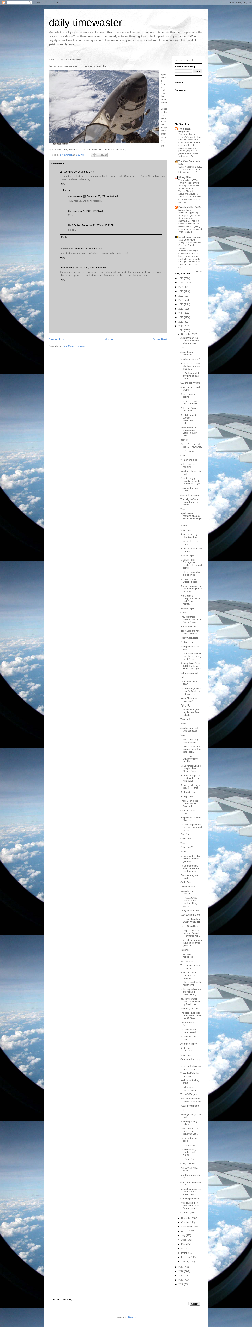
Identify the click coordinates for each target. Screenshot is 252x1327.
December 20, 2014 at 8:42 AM (78, 171)
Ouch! (183, 612)
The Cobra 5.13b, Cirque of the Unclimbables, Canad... (188, 902)
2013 (181, 1267)
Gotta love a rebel (189, 673)
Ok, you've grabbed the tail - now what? (191, 445)
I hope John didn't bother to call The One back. (190, 803)
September (187, 1226)
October (185, 1222)
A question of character (186, 353)
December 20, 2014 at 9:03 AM (102, 196)
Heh (182, 677)
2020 (181, 304)
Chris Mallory (67, 267)
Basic (183, 851)
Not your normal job (190, 914)
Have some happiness (186, 955)
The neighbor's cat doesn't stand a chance (189, 502)
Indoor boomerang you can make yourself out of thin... (189, 431)
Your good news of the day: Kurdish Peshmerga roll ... (190, 933)
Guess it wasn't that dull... (190, 167)
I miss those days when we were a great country (189, 868)
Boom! (183, 525)
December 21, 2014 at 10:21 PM (98, 225)
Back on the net (188, 792)
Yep (182, 347)
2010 (181, 1280)
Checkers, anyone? (190, 359)
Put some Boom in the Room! (189, 409)
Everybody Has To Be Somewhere (189, 208)
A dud (183, 723)
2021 (181, 300)
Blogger (132, 1317)
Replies (66, 190)
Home (109, 339)
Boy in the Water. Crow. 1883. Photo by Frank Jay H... (190, 1001)
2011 (181, 1275)
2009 (181, 1284)
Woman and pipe (188, 460)
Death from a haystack (186, 1049)
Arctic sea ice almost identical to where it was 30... (191, 366)
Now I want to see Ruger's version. (189, 1088)
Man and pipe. (187, 608)
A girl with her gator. (190, 495)
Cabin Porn (185, 530)
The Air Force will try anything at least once (190, 376)
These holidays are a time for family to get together (190, 691)
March (184, 1253)
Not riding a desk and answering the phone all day (190, 992)
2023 (181, 291)
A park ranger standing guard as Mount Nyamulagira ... (191, 517)
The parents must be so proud (190, 966)
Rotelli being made (189, 1105)
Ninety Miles (184, 177)
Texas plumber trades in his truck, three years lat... (191, 943)
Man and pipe (187, 555)
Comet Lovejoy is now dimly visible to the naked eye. (190, 481)
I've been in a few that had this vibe (191, 983)
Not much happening (188, 213)
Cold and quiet (187, 642)
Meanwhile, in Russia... (187, 892)
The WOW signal (188, 1094)
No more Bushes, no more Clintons (190, 1067)
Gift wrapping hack (189, 1198)
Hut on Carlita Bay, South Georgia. (189, 741)
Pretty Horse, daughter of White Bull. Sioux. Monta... (190, 599)
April (183, 1248)
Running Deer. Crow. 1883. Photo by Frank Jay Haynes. (191, 666)
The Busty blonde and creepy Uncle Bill (191, 920)
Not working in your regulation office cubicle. (189, 712)
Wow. (183, 509)
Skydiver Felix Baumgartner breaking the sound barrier (191, 563)
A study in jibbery (188, 1043)
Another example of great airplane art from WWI (190, 778)
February (186, 1257)
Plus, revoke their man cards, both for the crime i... (189, 1205)
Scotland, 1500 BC (189, 1008)
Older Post (160, 339)
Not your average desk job (188, 465)
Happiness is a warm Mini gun (190, 819)
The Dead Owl (187, 1159)
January (185, 1261)
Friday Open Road (189, 638)
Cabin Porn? (186, 847)
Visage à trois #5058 (188, 180)
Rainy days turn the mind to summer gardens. (190, 859)
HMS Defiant (74, 225)
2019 (181, 309)
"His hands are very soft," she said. (190, 632)
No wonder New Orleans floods (188, 580)
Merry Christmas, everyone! (188, 699)
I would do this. (187, 886)
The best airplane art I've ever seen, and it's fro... (191, 827)
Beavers (184, 440)
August (185, 1231)
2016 (181, 322)
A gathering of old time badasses (189, 729)
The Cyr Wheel (187, 451)
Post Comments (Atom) (74, 346)
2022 (181, 295)
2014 (181, 330)
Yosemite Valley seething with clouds (188, 1152)
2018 (181, 313)
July (183, 1235)
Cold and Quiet (187, 1212)
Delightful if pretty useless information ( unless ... (189, 419)
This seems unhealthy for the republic (190, 759)
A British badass (188, 626)
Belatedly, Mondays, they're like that (190, 786)
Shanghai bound (188, 796)
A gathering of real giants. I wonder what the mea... (189, 341)
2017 (181, 317)
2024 (181, 287)
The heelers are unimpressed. (188, 1031)
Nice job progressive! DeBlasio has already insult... (190, 1192)
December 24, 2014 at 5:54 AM (90, 267)
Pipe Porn (185, 834)
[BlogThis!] (96, 155)
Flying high (185, 705)
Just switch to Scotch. (187, 1024)
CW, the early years (190, 383)
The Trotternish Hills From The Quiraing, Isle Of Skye (191, 1015)
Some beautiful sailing (187, 395)
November (186, 1218)
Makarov (184, 950)
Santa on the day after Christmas (189, 535)
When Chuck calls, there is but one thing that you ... (189, 1131)
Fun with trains (187, 1145)
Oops (183, 735)
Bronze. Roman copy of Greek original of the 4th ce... (191, 589)
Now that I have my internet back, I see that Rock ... (191, 749)
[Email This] (93, 155)
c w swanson (75, 196)
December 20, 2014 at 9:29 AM (87, 211)
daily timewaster (85, 22)
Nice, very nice (187, 961)
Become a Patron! (184, 60)
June (184, 1240)
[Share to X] (99, 155)
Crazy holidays (187, 1163)
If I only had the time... (188, 1038)
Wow (182, 843)
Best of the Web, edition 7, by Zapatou (188, 975)
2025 (181, 282)
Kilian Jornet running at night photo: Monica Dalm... (190, 768)
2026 (181, 278)
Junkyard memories (190, 910)
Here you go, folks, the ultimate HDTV (190, 402)
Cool (182, 455)
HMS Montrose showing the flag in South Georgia (190, 619)
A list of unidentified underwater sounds (191, 1100)
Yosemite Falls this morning (189, 1074)
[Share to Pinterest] (106, 155)
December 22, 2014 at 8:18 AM (89, 248)
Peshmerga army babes (188, 1123)
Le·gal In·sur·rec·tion (189, 237)
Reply (62, 183)
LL (61, 171)
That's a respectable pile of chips (190, 573)
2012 (181, 1271)
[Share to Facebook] (102, 155)
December (186, 334)
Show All (199, 271)
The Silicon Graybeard (184, 130)
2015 (181, 326)
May (183, 1244)
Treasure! (185, 719)
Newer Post (57, 339)
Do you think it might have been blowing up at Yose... (190, 656)
